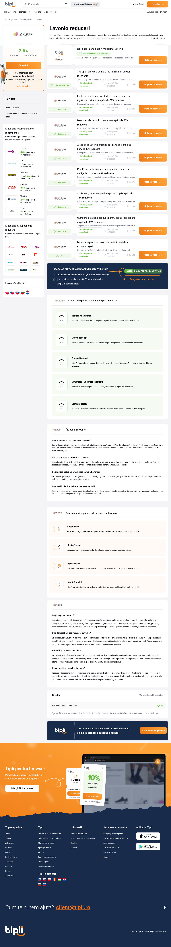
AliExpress (9, 843)
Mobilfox (9, 866)
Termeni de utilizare (79, 834)
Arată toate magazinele (153, 730)
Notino (8, 852)
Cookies (74, 843)
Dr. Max (8, 848)
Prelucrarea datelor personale (83, 838)
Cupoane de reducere (47, 857)
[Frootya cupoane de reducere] (10, 270)
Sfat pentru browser (46, 843)
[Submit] (66, 4)
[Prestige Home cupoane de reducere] (35, 255)
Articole (41, 852)
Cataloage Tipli (44, 862)
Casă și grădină (26, 20)
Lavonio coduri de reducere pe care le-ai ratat (22, 115)
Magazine (12, 20)
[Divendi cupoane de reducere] (23, 270)
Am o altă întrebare (111, 848)
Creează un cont (158, 4)
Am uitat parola (109, 852)
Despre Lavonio (12, 108)
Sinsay (8, 838)
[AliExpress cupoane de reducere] (10, 247)
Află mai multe (23, 86)
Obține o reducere (153, 60)
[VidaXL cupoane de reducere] (35, 247)
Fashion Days (11, 857)
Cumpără (23, 65)
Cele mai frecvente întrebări (49, 838)
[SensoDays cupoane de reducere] (10, 262)
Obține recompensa (92, 796)
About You (9, 876)
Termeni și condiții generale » (151, 695)
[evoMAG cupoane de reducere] (23, 247)
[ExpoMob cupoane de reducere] (23, 262)
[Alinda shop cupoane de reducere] (10, 255)
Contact (106, 857)
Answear (9, 862)
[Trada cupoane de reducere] (23, 255)
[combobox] (45, 4)
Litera (7, 871)
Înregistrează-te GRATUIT (142, 279)
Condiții (132, 84)
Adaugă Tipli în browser (22, 788)
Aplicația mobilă (44, 848)
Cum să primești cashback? (49, 834)
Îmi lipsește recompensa (113, 834)
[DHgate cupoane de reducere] (35, 270)
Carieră (74, 848)
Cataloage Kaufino (46, 866)
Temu (7, 834)
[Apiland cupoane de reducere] (35, 262)
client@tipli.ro (73, 907)
